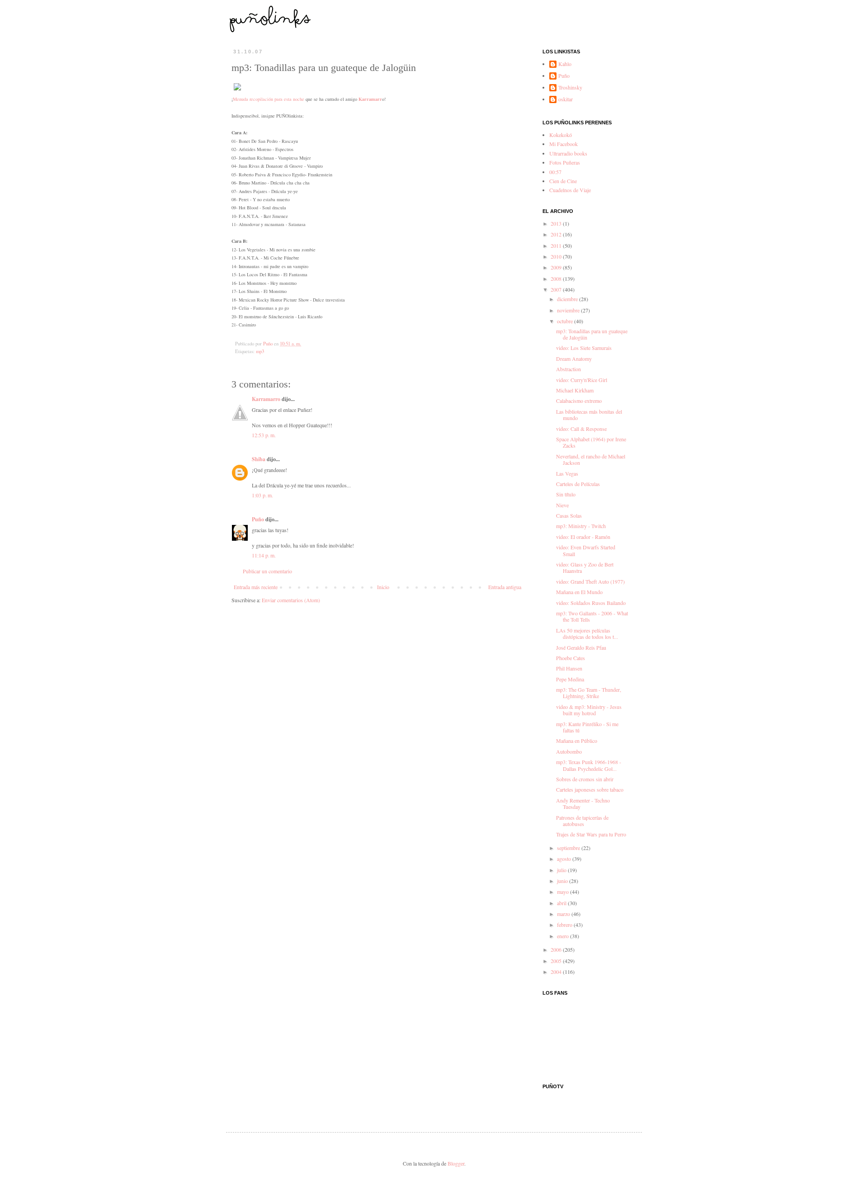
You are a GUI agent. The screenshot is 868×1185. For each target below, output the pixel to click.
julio (562, 869)
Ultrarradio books (568, 153)
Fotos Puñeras (564, 162)
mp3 (260, 351)
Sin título (566, 494)
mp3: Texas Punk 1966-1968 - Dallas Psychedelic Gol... (588, 765)
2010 (557, 256)
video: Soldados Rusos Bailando (591, 602)
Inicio (383, 586)
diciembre (568, 298)
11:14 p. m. (264, 555)
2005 (557, 960)
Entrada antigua (504, 586)
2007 (557, 289)
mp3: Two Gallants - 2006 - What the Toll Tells (592, 616)
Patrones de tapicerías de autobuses (582, 820)
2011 (557, 245)
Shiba (258, 459)
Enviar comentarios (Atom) (291, 600)
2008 (557, 278)
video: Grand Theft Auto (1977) (590, 581)
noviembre (569, 310)
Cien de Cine (563, 180)
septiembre (569, 847)
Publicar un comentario (267, 571)
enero (563, 936)
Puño (258, 519)
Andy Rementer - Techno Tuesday (583, 803)
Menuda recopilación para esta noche (268, 99)
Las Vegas (567, 473)
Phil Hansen (569, 668)
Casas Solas (569, 515)
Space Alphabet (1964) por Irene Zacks (591, 442)
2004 (557, 971)
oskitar (565, 99)
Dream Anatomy (574, 358)
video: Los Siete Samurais (584, 347)
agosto (564, 858)
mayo (563, 891)
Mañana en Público (576, 740)
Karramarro (266, 399)
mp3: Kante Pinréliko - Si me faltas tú (587, 727)
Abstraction (568, 369)
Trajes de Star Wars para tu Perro (591, 834)
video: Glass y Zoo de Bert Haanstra (584, 567)
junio (563, 880)
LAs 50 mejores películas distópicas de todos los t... (587, 633)
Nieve (562, 505)
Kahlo (564, 64)
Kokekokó (560, 134)
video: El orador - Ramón (583, 536)
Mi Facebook (563, 143)
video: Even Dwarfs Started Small (585, 550)
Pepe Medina (570, 679)
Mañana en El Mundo (579, 591)
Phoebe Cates (570, 657)
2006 (557, 949)
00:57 (555, 171)
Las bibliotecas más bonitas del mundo (589, 414)
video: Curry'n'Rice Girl (581, 379)
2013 (557, 223)
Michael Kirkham (575, 390)
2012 (557, 234)
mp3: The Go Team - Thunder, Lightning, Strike (588, 692)
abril (562, 902)
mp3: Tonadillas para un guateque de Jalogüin (591, 334)
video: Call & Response (581, 428)
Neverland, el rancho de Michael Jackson (590, 459)
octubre (565, 321)
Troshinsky (570, 87)
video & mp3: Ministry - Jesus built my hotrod (589, 710)
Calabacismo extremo (579, 400)
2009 (557, 267)
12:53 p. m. (264, 435)
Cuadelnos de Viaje (570, 190)
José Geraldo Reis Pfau (581, 647)
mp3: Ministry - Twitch (581, 525)
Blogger (456, 1163)
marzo (564, 913)
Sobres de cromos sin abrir (584, 779)
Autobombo (569, 751)
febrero (565, 924)
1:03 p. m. (262, 495)
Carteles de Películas (578, 483)
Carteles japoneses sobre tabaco (589, 789)
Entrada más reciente (256, 586)
